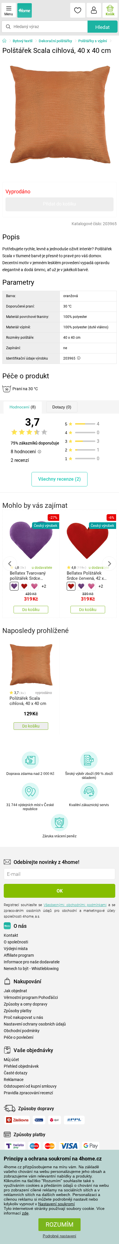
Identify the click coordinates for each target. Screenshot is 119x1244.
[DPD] (54, 1120)
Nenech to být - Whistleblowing (31, 969)
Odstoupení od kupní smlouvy (30, 1086)
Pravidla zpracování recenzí (28, 1093)
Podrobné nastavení (59, 1236)
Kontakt (11, 935)
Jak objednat (15, 991)
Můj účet (11, 1060)
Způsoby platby (17, 1011)
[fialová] (14, 586)
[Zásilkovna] (17, 1120)
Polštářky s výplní (92, 41)
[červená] (24, 586)
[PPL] (74, 1120)
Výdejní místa (16, 949)
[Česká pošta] (39, 1120)
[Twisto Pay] (15, 1146)
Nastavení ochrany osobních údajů (35, 1024)
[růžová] (34, 586)
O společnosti (16, 942)
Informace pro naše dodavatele (32, 962)
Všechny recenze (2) (59, 479)
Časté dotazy (15, 1073)
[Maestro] (34, 1146)
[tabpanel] (59, 114)
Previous (10, 563)
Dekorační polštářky (55, 41)
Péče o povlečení (18, 1037)
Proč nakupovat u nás (23, 1017)
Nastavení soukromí (56, 1204)
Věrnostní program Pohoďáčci (31, 997)
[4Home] (6, 41)
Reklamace (13, 1080)
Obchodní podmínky (22, 1031)
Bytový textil (22, 41)
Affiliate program (19, 955)
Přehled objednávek (21, 1066)
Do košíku (31, 609)
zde (25, 1213)
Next (109, 563)
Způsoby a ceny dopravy (25, 1004)
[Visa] (69, 1146)
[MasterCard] (49, 1146)
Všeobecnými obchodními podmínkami (75, 905)
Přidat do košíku (59, 204)
